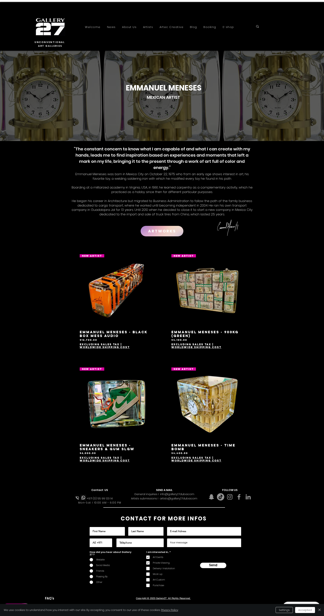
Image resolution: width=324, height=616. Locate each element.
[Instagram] (229, 497)
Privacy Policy (169, 610)
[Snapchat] (211, 497)
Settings (284, 610)
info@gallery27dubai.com (177, 494)
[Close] (319, 610)
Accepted (305, 610)
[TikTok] (220, 497)
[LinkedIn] (248, 497)
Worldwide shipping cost (105, 347)
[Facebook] (239, 497)
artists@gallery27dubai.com (178, 498)
